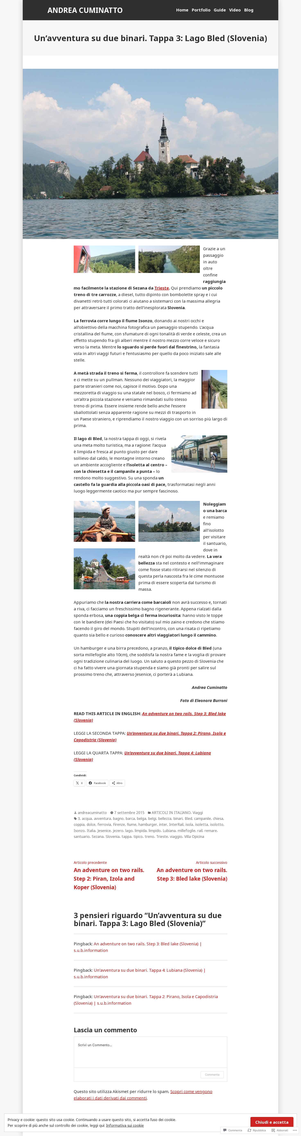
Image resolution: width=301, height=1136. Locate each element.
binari (178, 818)
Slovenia (113, 836)
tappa (126, 836)
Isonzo (79, 830)
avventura (102, 818)
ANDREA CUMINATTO (85, 10)
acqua (87, 818)
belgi (152, 818)
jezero (118, 830)
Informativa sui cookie (125, 1125)
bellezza (164, 818)
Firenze (119, 824)
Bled (188, 818)
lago (129, 830)
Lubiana (169, 830)
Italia (91, 830)
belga (141, 818)
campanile (202, 818)
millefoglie (186, 830)
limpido (155, 830)
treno (149, 836)
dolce (91, 824)
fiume (131, 824)
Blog (248, 10)
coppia (79, 824)
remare (211, 830)
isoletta (201, 824)
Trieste (161, 288)
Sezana (98, 836)
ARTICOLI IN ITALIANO (171, 812)
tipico (138, 836)
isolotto (216, 824)
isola (189, 824)
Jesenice (104, 830)
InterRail (176, 824)
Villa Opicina (194, 836)
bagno (118, 818)
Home (182, 10)
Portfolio (201, 10)
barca (130, 818)
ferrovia (104, 824)
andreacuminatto (92, 812)
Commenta (212, 1074)
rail (200, 830)
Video (235, 10)
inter (163, 824)
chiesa (218, 818)
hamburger (147, 824)
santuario (82, 836)
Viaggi (198, 812)
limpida (141, 830)
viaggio (176, 836)
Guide (220, 10)
